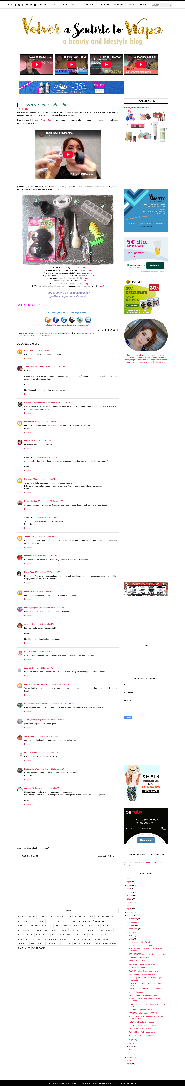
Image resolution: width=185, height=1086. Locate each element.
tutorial (96, 944)
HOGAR (132, 5)
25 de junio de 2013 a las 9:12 (58, 403)
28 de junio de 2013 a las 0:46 (54, 720)
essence (39, 930)
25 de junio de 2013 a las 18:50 (43, 624)
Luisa (26, 591)
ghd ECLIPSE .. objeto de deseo (141, 1022)
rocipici (27, 441)
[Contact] (35, 4)
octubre (132, 926)
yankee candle (38, 948)
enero (131, 1053)
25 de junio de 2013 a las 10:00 (47, 422)
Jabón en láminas (136, 992)
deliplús (105, 926)
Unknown (28, 479)
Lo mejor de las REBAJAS (137, 107)
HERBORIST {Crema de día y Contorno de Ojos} (148, 954)
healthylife (93, 930)
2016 (129, 906)
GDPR (64, 5)
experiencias (50, 930)
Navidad (41, 917)
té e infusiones (109, 944)
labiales (45, 935)
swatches (106, 939)
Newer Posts (30, 856)
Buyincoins (46, 120)
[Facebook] (8, 4)
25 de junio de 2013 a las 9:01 (57, 367)
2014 (129, 912)
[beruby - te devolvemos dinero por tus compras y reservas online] (146, 844)
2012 (129, 1057)
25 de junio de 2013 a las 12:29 (50, 501)
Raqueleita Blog (30, 501)
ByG (26, 350)
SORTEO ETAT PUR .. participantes (142, 1032)
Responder (28, 358)
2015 (129, 909)
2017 (129, 902)
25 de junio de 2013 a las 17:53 (51, 608)
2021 (129, 889)
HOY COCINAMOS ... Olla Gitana (142, 1035)
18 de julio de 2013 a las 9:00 (46, 736)
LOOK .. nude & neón (137, 968)
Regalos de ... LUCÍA (137, 961)
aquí (83, 267)
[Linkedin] (31, 4)
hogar (21, 935)
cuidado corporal (43, 926)
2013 (129, 916)
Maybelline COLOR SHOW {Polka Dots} (144, 964)
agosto (132, 932)
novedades (23, 939)
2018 (129, 899)
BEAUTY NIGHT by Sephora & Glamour (144, 996)
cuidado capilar (25, 926)
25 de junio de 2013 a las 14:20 (49, 556)
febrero (132, 1050)
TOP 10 (49, 917)
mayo (131, 1040)
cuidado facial (61, 926)
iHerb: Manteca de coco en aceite (142, 974)
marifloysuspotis (31, 608)
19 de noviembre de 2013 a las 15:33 (47, 788)
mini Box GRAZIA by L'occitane (141, 945)
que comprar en (67, 939)
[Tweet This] (108, 330)
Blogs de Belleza (152, 862)
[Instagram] (19, 4)
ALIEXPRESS (103, 5)
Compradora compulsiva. (34, 403)
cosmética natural (96, 921)
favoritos (63, 930)
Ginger (27, 624)
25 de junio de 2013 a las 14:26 (47, 572)
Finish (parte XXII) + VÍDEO (139, 942)
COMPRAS (22, 335)
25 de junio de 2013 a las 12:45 (45, 518)
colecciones (61, 921)
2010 (129, 1064)
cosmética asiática (78, 921)
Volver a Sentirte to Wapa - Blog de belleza (86, 1083)
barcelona (88, 917)
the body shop (37, 944)
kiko (38, 935)
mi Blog (132, 862)
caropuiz (27, 788)
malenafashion (30, 556)
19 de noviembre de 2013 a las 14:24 (49, 769)
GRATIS (75, 5)
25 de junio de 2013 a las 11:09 (45, 479)
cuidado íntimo (93, 926)
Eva (25, 652)
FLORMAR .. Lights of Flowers (140, 1010)
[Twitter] (12, 4)
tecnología (23, 944)
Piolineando (29, 769)
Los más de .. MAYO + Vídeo (140, 1029)
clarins (41, 921)
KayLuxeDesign (130, 1083)
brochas (110, 917)
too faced (66, 944)
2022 (129, 885)
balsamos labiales (73, 917)
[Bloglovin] (27, 4)
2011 (129, 1061)
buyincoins (90, 333)
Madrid (32, 917)
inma (26, 668)
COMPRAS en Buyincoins (139, 958)
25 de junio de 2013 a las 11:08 (45, 457)
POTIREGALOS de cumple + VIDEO (143, 1013)
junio (131, 939)
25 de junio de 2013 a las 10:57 (43, 441)
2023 (129, 882)
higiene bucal (107, 930)
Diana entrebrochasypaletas (36, 704)
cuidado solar (76, 926)
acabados (59, 917)
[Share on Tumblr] (117, 330)
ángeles (27, 537)
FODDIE (143, 5)
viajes (27, 948)
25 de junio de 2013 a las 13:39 (44, 537)
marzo (131, 1046)
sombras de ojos (84, 939)
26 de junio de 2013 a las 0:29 (40, 652)
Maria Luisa (29, 422)
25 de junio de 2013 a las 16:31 (42, 591)
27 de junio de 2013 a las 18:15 (61, 704)
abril (131, 1043)
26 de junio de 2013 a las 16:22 (60, 684)
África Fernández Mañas (34, 367)
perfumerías (36, 939)
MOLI (26, 753)
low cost (71, 935)
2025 (129, 879)
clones (50, 921)
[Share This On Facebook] (105, 330)
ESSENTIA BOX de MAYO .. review (142, 1025)
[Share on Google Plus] (114, 330)
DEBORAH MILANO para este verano (143, 971)
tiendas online (45, 335)
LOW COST (88, 5)
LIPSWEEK (119, 5)
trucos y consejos (81, 944)
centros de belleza (26, 921)
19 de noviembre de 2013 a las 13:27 (44, 753)
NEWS (54, 5)
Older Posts (106, 856)
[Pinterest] (15, 4)
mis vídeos (32, 335)
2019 (129, 896)
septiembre (133, 929)
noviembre (133, 922)
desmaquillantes (25, 930)
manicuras (82, 935)
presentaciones (51, 939)
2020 (129, 892)
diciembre (133, 919)
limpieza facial (57, 935)
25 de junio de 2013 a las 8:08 (41, 350)
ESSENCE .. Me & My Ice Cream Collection (145, 989)
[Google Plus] (23, 4)
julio (131, 936)
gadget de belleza (78, 930)
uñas (20, 948)
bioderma (99, 917)
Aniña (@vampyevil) (32, 720)
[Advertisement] (68, 884)
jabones (30, 935)
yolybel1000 (29, 736)
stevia (97, 939)
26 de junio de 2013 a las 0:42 (41, 668)
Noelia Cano (29, 572)
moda (103, 935)
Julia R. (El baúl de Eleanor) (35, 684)
